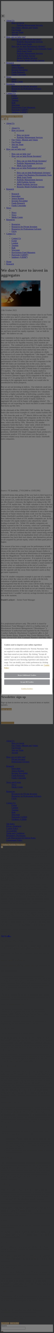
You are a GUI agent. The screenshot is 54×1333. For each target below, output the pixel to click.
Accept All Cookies (27, 682)
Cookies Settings (27, 688)
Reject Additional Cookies (27, 675)
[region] (27, 666)
